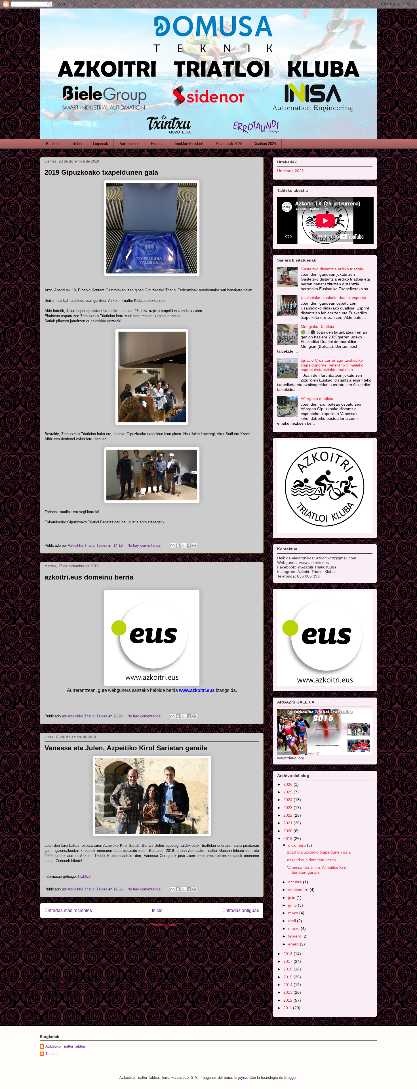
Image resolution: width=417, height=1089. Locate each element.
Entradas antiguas (240, 910)
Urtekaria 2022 (290, 170)
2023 (288, 807)
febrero (295, 936)
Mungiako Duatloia (317, 326)
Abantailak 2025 (229, 144)
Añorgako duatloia (317, 398)
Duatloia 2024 (265, 144)
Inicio (157, 910)
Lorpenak (100, 144)
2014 (288, 984)
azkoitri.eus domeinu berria (89, 577)
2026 (288, 784)
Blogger (290, 1077)
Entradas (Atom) (163, 925)
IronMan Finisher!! (190, 144)
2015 (288, 977)
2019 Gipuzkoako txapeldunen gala (101, 172)
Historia (157, 144)
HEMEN (84, 876)
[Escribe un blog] (178, 545)
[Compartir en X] (183, 545)
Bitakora (53, 144)
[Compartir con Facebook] (188, 545)
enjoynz (240, 1077)
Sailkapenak (129, 144)
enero (294, 944)
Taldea (76, 144)
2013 (288, 992)
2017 (288, 961)
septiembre (298, 889)
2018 (288, 953)
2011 (288, 1008)
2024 (288, 799)
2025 (288, 792)
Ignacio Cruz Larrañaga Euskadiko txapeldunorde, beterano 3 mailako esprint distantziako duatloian (332, 365)
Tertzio (50, 1054)
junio (293, 905)
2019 (288, 838)
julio (292, 897)
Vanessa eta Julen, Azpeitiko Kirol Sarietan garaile (126, 748)
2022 (288, 815)
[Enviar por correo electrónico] (172, 545)
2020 (288, 831)
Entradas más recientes (68, 910)
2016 (288, 969)
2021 (288, 823)
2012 (288, 1000)
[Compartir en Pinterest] (194, 545)
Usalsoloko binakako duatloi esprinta (333, 297)
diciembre (297, 845)
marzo (294, 928)
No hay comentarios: (145, 545)
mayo (293, 913)
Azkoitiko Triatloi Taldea (65, 1046)
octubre (295, 882)
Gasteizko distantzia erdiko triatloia (332, 269)
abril (292, 921)
